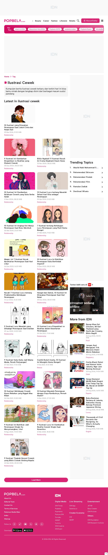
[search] (78, 20)
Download (7, 530)
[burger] (102, 20)
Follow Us (7, 524)
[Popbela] (15, 20)
